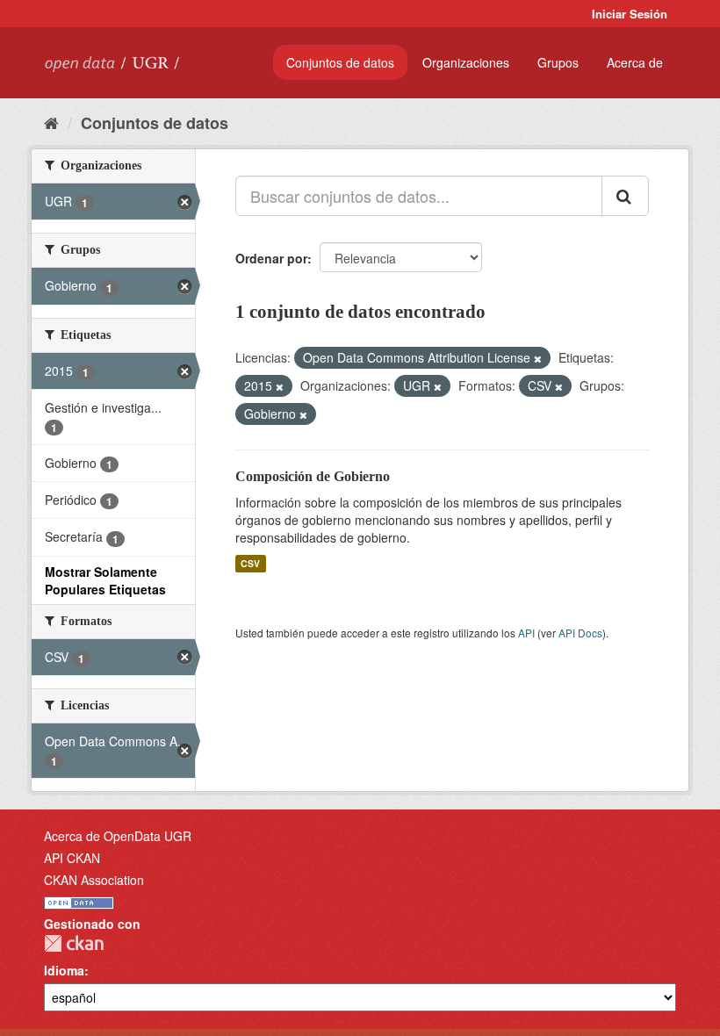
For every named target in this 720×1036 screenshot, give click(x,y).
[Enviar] (625, 196)
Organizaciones (465, 62)
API (526, 632)
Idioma (64, 970)
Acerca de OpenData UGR (117, 836)
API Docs (580, 632)
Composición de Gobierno (312, 476)
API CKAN (72, 858)
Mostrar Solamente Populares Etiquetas (105, 580)
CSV (250, 563)
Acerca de (635, 62)
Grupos (558, 62)
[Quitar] (538, 358)
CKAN (74, 943)
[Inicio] (51, 122)
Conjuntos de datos (340, 62)
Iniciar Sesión (629, 13)
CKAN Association (94, 880)
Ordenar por (271, 258)
